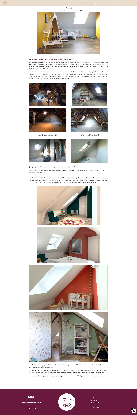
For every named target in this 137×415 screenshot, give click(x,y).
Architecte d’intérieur (113, 3)
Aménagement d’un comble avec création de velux (65, 11)
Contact (127, 3)
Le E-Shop (94, 400)
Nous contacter (95, 403)
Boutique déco (96, 3)
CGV (92, 405)
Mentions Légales (96, 407)
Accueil (85, 3)
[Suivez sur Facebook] (29, 397)
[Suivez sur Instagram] (32, 397)
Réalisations (83, 11)
